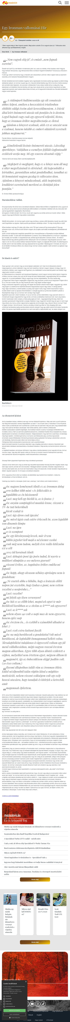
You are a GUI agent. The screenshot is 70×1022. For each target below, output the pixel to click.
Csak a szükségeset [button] (14, 1014)
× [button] (25, 981)
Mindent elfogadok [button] (14, 1010)
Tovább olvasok (13, 993)
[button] (14, 1017)
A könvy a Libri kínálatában (10, 796)
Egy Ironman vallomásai (19, 52)
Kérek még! (35, 879)
